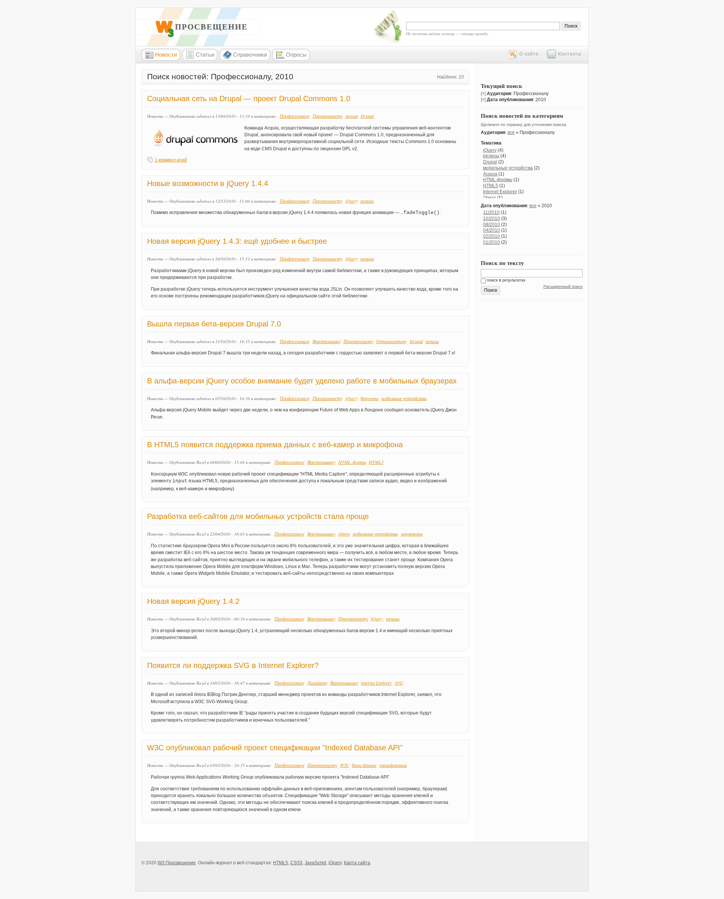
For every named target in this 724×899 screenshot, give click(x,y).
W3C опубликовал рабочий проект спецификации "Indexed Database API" (275, 748)
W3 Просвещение (203, 26)
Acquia (351, 116)
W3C (344, 765)
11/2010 (491, 212)
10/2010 (491, 218)
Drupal (367, 116)
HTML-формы (352, 462)
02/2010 (491, 236)
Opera (344, 534)
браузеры (369, 398)
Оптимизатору (391, 341)
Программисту (327, 116)
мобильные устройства (403, 398)
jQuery (351, 201)
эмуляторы (412, 534)
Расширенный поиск (563, 286)
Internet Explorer (376, 683)
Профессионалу (295, 116)
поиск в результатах (506, 280)
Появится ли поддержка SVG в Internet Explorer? (233, 665)
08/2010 (491, 224)
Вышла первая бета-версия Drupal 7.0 (214, 324)
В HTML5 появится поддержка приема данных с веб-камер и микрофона (275, 444)
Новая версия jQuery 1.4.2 (193, 601)
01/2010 (491, 242)
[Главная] (165, 35)
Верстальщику (327, 341)
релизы (367, 201)
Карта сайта (357, 862)
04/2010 (491, 230)
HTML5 (376, 462)
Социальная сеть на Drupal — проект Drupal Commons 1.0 (248, 98)
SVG (399, 683)
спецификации (393, 765)
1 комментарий (171, 160)
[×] (483, 93)
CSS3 (296, 862)
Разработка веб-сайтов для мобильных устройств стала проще (258, 516)
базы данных (364, 765)
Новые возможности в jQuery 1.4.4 (207, 183)
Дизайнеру (317, 683)
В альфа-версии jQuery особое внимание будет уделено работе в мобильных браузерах (302, 381)
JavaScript (315, 862)
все (511, 132)
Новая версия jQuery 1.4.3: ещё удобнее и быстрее (237, 241)
